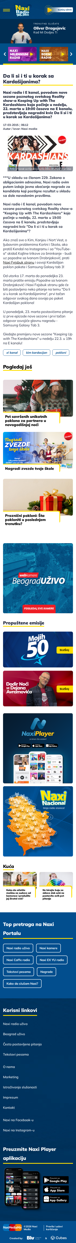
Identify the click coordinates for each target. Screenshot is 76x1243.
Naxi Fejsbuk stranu (18, 262)
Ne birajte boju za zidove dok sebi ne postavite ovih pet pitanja (53, 894)
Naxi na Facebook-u (18, 1120)
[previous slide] (4, 54)
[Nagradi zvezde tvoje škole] (38, 450)
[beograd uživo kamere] (38, 578)
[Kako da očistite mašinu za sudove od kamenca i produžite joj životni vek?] (20, 881)
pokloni (61, 353)
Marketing (10, 1077)
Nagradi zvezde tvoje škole (29, 468)
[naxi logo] (23, 10)
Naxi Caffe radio (18, 960)
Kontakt (9, 1107)
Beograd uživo (14, 1034)
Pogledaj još (17, 367)
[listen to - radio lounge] (53, 54)
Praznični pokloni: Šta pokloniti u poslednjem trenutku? (25, 519)
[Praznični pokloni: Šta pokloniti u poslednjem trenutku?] (38, 497)
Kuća (8, 866)
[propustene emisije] (38, 649)
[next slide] (71, 54)
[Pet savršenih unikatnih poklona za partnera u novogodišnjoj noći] (38, 398)
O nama (9, 1067)
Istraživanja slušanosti (20, 1087)
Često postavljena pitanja (22, 1044)
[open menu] (6, 10)
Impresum (10, 1097)
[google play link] (56, 1180)
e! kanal (11, 353)
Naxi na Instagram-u (18, 1130)
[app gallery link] (56, 1199)
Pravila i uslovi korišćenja (54, 1228)
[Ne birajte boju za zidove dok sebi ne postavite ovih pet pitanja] (56, 881)
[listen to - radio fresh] (22, 54)
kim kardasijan (36, 353)
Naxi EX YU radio (52, 960)
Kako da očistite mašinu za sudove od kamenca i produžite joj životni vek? (18, 894)
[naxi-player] (38, 748)
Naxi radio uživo (18, 948)
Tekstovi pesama (18, 972)
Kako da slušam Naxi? (22, 983)
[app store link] (56, 1190)
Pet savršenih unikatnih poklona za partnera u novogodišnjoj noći (26, 420)
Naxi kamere (48, 948)
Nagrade (46, 972)
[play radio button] (59, 10)
